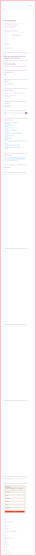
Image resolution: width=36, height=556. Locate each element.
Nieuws (5, 540)
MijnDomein (11, 83)
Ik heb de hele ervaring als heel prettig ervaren (11, 122)
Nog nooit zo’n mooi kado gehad (12, 160)
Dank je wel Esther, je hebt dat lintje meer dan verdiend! (18, 157)
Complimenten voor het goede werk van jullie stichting (13, 147)
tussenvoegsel (7, 498)
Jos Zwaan (5, 74)
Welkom (5, 519)
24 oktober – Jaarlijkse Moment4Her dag (11, 130)
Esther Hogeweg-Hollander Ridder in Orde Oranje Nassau (16, 158)
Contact (5, 524)
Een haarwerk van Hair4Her (8, 521)
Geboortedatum (7, 507)
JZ (5, 48)
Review (11, 48)
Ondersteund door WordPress (8, 553)
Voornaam (6, 495)
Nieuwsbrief (6, 542)
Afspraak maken (6, 528)
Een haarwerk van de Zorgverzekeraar (10, 531)
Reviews (5, 526)
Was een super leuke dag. (8, 138)
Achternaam (7, 501)
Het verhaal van (6, 545)
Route (5, 533)
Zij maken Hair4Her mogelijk (8, 538)
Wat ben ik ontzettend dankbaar (9, 125)
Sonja (5, 158)
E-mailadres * (7, 492)
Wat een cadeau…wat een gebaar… (10, 127)
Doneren (5, 535)
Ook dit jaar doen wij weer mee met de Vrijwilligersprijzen (13, 133)
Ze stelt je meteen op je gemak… (9, 135)
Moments (5, 547)
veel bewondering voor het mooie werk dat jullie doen (12, 144)
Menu (30, 5)
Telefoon (6, 504)
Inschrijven (15, 511)
